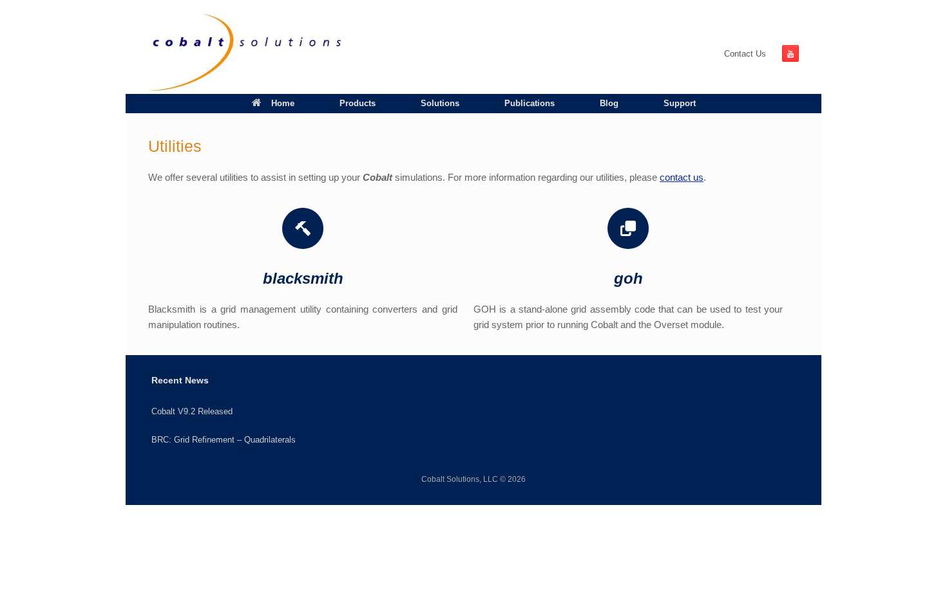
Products (358, 103)
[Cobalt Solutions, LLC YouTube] (790, 53)
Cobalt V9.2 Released (192, 411)
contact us (681, 177)
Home (282, 103)
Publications (529, 103)
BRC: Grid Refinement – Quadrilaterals (223, 440)
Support (680, 103)
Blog (609, 103)
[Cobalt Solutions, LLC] (245, 53)
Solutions (440, 103)
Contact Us (745, 54)
